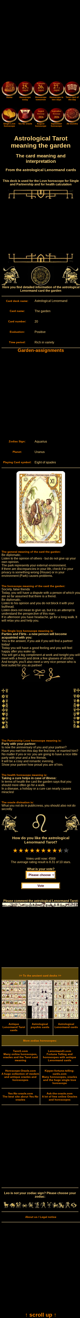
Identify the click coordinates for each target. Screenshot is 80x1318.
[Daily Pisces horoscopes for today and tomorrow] (74, 1207)
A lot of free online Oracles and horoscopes (59, 1096)
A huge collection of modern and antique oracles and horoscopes (20, 1075)
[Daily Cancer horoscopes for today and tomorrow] (25, 1207)
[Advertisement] (40, 41)
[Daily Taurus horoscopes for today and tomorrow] (12, 1207)
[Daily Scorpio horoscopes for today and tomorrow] (49, 1207)
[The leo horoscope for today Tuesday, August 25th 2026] (25, 89)
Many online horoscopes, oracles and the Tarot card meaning (20, 1055)
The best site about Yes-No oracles (20, 1096)
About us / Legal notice (40, 1216)
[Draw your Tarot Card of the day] (72, 95)
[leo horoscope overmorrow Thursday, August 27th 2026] (56, 89)
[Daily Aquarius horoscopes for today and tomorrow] (68, 1207)
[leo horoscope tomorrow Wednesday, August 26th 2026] (41, 89)
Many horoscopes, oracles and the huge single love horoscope (59, 1077)
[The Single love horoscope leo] (9, 121)
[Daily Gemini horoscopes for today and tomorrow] (18, 1207)
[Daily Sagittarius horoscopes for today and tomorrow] (55, 1207)
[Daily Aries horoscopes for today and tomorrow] (6, 1207)
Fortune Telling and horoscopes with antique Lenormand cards (59, 1055)
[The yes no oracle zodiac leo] (25, 121)
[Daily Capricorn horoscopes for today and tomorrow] (61, 1207)
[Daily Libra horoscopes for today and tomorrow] (43, 1207)
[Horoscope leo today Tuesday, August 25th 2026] (9, 95)
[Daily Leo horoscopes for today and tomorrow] (31, 1207)
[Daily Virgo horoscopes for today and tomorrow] (37, 1207)
